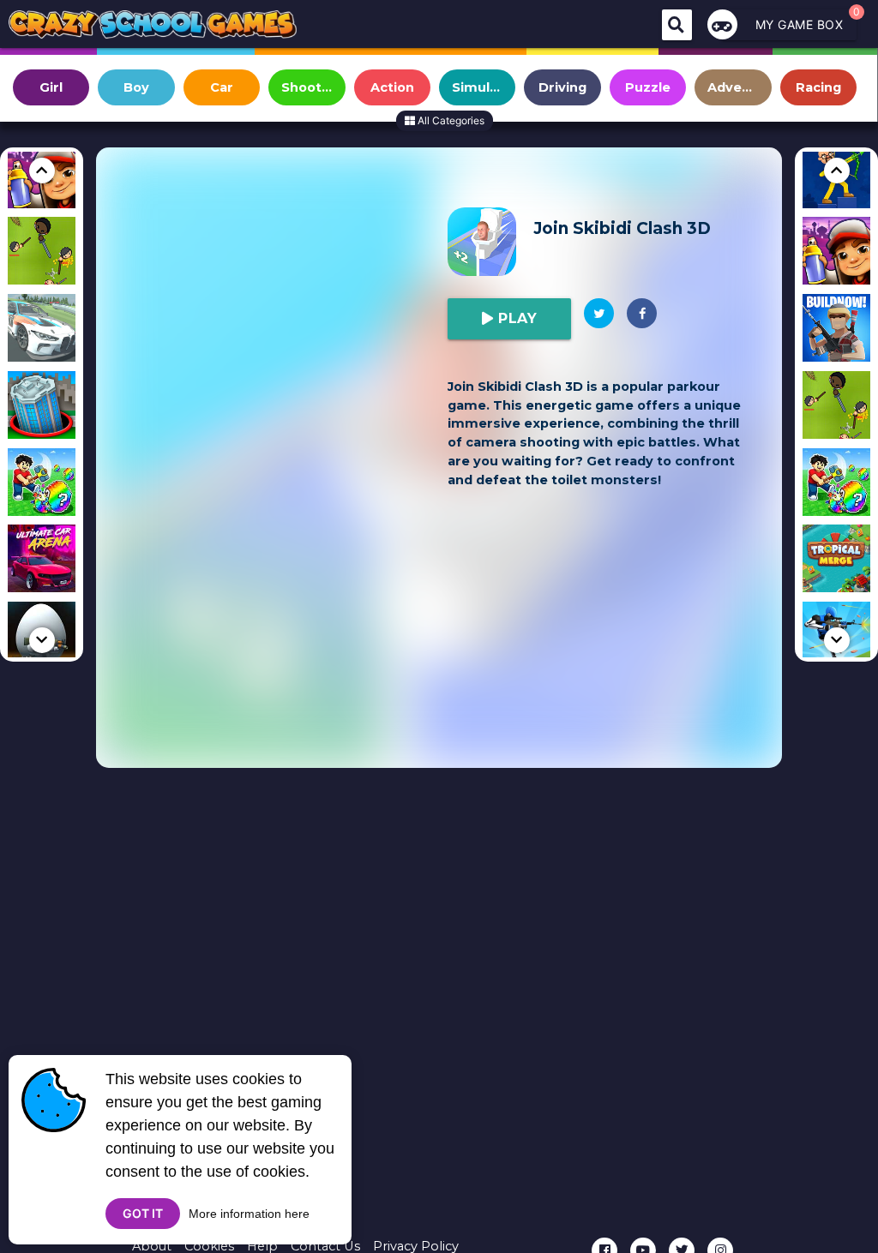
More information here (249, 1213)
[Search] (677, 24)
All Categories (449, 120)
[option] (41, 254)
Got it (143, 1213)
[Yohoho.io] (41, 254)
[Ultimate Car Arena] (41, 561)
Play (516, 318)
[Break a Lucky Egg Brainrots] (41, 485)
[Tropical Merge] (836, 561)
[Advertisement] (276, 293)
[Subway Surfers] (836, 254)
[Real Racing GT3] (41, 331)
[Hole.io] (41, 408)
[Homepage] (153, 27)
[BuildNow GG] (836, 331)
